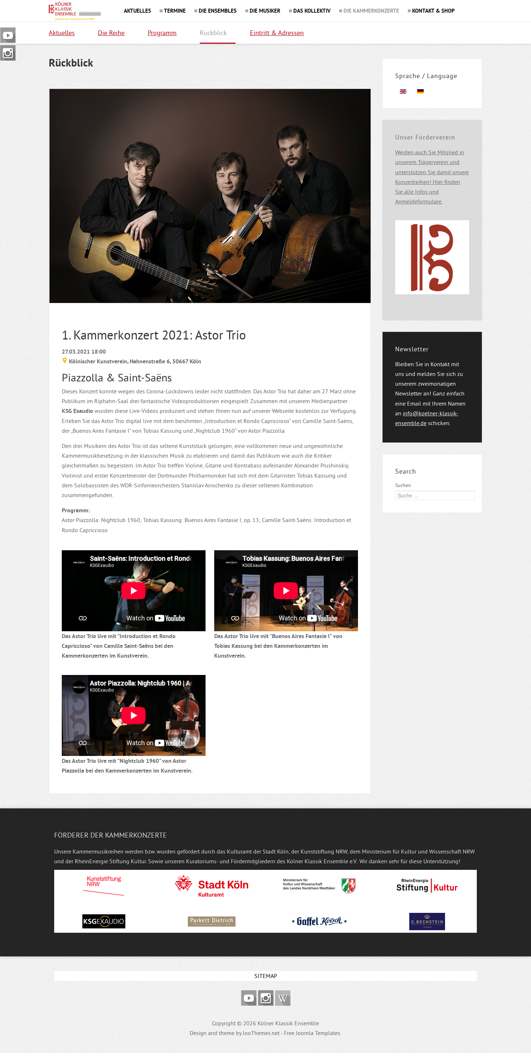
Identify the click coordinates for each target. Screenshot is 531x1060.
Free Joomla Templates (312, 1033)
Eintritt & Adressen (277, 33)
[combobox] (435, 495)
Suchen (403, 485)
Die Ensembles (218, 10)
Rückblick (213, 33)
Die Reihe (111, 33)
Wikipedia (282, 998)
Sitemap (265, 975)
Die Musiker (265, 10)
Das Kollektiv (312, 10)
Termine (175, 10)
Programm (162, 33)
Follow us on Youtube (248, 998)
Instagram (265, 998)
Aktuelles (137, 10)
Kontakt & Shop (433, 10)
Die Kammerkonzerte (371, 10)
